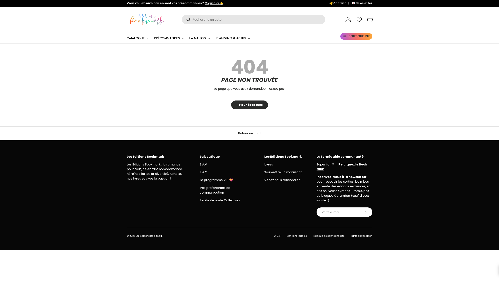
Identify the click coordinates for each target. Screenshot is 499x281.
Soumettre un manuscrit (283, 172)
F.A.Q (203, 172)
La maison (197, 38)
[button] (370, 19)
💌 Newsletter (361, 3)
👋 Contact (337, 3)
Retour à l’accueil (250, 105)
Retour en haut (249, 133)
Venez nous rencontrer (282, 180)
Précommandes (167, 38)
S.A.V (203, 164)
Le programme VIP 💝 (216, 180)
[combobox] (254, 19)
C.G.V (277, 235)
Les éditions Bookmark (149, 235)
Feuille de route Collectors (220, 200)
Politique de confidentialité (328, 235)
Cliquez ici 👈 (214, 3)
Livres (268, 164)
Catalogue (136, 38)
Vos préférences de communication (215, 190)
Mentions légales (297, 235)
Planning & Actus (231, 38)
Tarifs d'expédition (361, 235)
